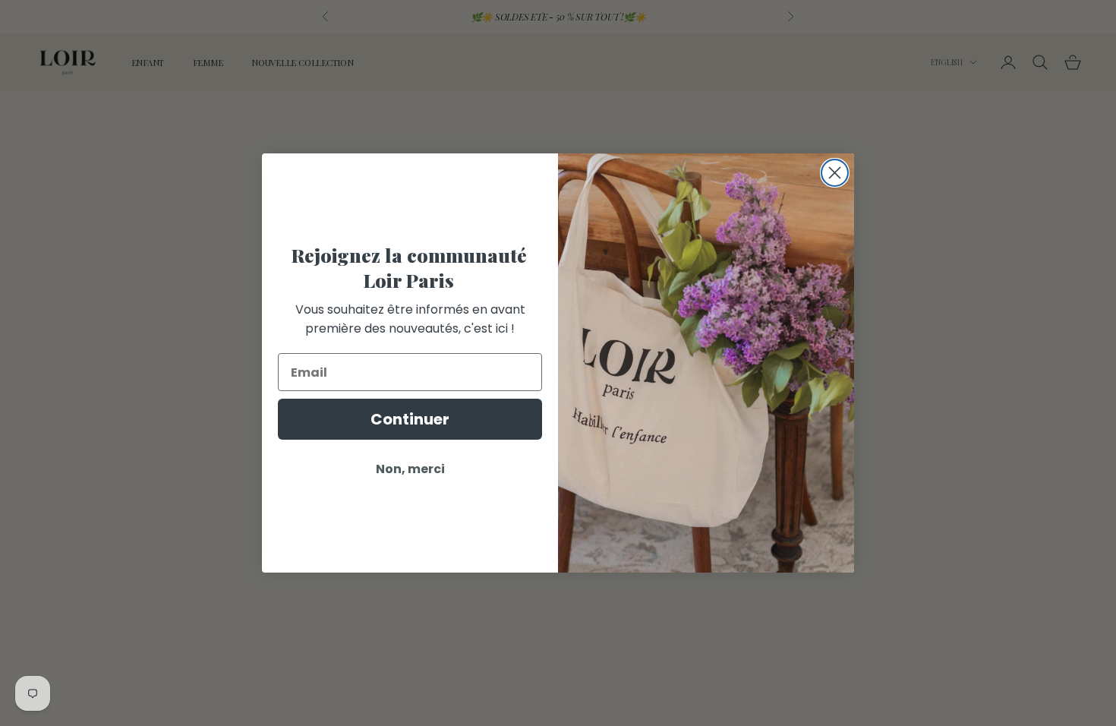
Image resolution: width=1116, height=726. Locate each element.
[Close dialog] (834, 172)
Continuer (409, 419)
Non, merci (410, 469)
